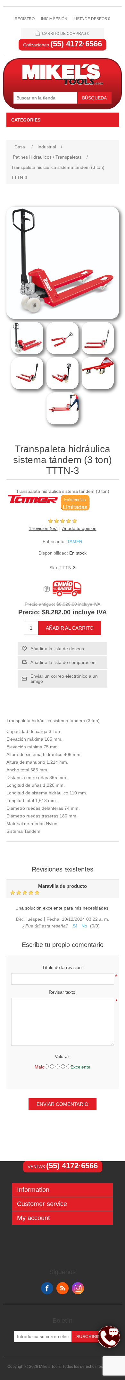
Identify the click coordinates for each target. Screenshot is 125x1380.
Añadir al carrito (70, 628)
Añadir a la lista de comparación (63, 662)
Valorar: (63, 1056)
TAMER (74, 541)
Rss (62, 1288)
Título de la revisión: (62, 967)
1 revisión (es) (43, 528)
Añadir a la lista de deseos (57, 648)
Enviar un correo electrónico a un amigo (64, 679)
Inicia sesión (54, 19)
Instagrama (78, 1288)
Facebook (47, 1288)
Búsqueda (94, 97)
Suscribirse (91, 1336)
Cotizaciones (62, 44)
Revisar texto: (63, 992)
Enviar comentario (62, 1104)
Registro (25, 19)
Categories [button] (25, 119)
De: (19, 919)
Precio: (29, 612)
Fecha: (53, 919)
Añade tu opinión (79, 528)
